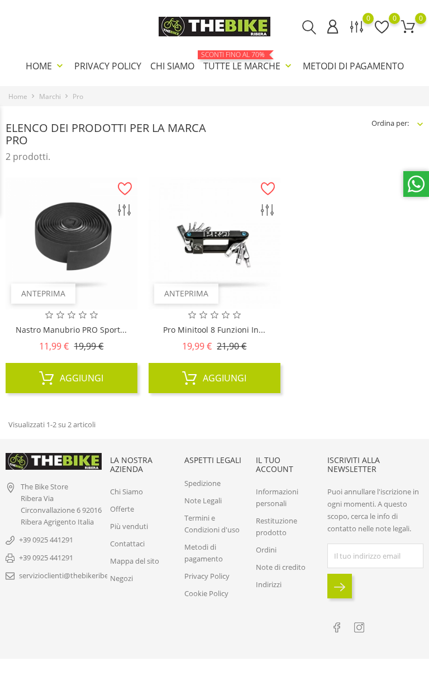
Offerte (122, 509)
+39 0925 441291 (46, 540)
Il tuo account (274, 464)
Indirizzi (269, 584)
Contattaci (127, 544)
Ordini (266, 550)
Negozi (121, 578)
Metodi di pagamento (353, 66)
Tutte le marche (248, 61)
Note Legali (203, 500)
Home (45, 66)
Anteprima (43, 293)
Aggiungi (80, 378)
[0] (408, 26)
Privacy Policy (107, 66)
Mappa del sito (134, 561)
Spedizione (202, 483)
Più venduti (129, 526)
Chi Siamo (172, 66)
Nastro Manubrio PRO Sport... (71, 329)
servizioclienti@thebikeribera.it (70, 575)
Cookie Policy (206, 593)
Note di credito (281, 567)
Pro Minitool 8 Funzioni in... (214, 329)
